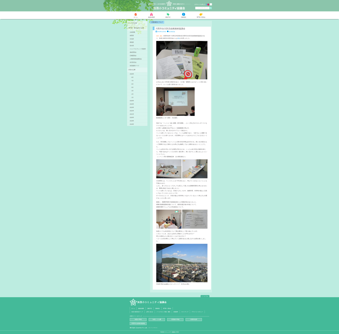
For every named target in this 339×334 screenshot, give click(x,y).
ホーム (136, 17)
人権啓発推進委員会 (136, 59)
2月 (132, 94)
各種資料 (175, 311)
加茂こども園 (157, 319)
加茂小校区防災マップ (137, 311)
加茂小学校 (138, 319)
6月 (132, 84)
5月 (132, 87)
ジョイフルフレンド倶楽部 (138, 49)
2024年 (132, 104)
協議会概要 (151, 17)
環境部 (132, 42)
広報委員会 (133, 55)
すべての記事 (132, 23)
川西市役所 (193, 319)
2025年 (132, 100)
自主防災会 (133, 62)
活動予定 (167, 17)
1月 (132, 97)
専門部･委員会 (201, 17)
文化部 (132, 39)
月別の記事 (131, 69)
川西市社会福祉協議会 (138, 323)
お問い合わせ (149, 311)
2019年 (132, 121)
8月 (132, 77)
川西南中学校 (175, 319)
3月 (132, 90)
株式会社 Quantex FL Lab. (143, 327)
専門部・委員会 (167, 308)
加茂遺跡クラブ (134, 65)
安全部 (132, 45)
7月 (132, 80)
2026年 (132, 74)
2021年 (132, 114)
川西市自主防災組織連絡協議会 (170, 28)
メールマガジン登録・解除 (163, 311)
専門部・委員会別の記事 (136, 28)
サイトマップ (184, 311)
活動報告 (183, 17)
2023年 (132, 107)
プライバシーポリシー (197, 311)
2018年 (132, 124)
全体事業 (132, 32)
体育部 (132, 35)
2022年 (132, 110)
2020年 (132, 117)
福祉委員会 (133, 52)
